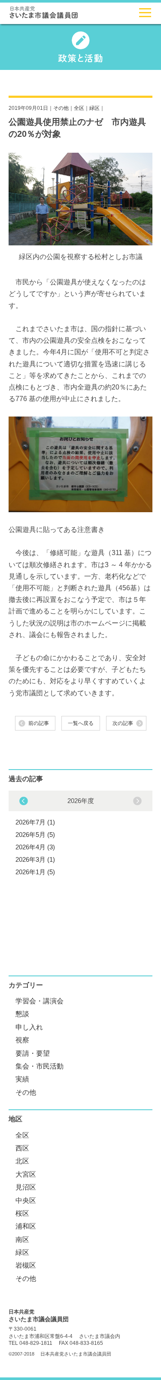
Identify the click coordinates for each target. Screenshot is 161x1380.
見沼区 (25, 1187)
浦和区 (25, 1226)
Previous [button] (137, 801)
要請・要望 (32, 1053)
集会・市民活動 (39, 1066)
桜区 (22, 1213)
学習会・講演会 (39, 1001)
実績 (22, 1079)
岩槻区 (25, 1265)
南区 (22, 1239)
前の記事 (38, 723)
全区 (79, 108)
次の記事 (122, 723)
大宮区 (25, 1174)
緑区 (94, 108)
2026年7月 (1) (35, 822)
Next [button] (23, 801)
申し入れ (29, 1027)
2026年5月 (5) (35, 834)
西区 (22, 1148)
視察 (22, 1040)
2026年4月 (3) (35, 847)
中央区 (25, 1200)
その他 (61, 108)
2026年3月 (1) (35, 859)
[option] (80, 835)
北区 (22, 1161)
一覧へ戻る (81, 723)
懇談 (22, 1014)
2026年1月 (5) (35, 872)
